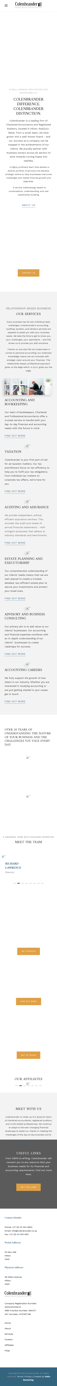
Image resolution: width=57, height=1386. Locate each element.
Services (9, 1334)
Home (8, 1323)
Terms (20, 1376)
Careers (9, 1339)
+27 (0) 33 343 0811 (19, 1234)
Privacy (28, 1376)
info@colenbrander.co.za (24, 1231)
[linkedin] (6, 1358)
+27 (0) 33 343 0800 (22, 1227)
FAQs (7, 1350)
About (8, 1328)
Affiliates (9, 1345)
